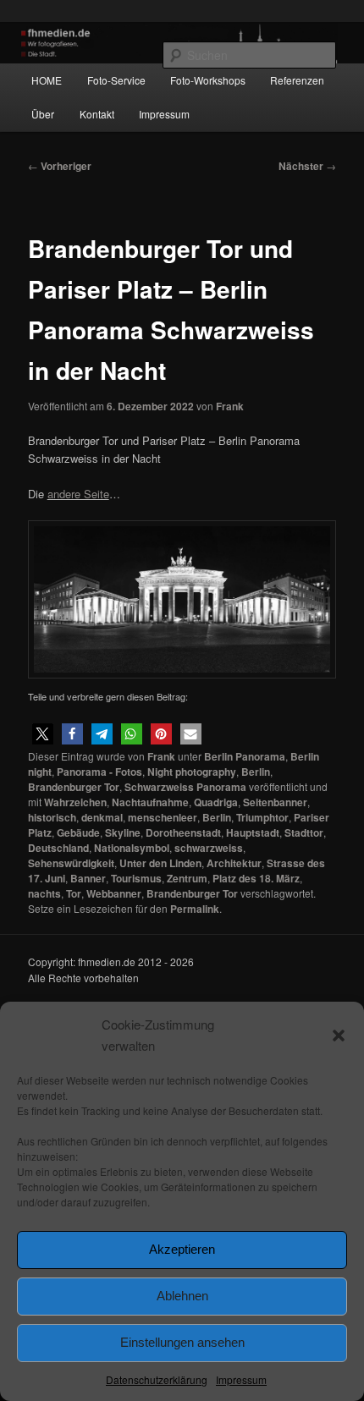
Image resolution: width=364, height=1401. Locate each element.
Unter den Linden (160, 863)
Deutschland (58, 847)
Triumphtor (262, 817)
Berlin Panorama (244, 756)
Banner (88, 878)
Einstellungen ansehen (182, 1342)
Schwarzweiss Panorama (185, 786)
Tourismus (136, 878)
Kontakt (97, 114)
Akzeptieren (182, 1249)
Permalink (194, 908)
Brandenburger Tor (73, 786)
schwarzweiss (208, 847)
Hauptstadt (252, 832)
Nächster (307, 165)
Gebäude (78, 832)
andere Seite (78, 494)
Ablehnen (182, 1295)
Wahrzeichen (75, 802)
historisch (52, 817)
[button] (338, 1035)
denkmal (102, 817)
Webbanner (113, 893)
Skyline (123, 832)
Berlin (255, 771)
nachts (44, 893)
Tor (73, 893)
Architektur (234, 863)
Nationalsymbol (131, 847)
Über (42, 114)
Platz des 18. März (256, 878)
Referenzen (297, 80)
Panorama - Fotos (99, 771)
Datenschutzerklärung (156, 1379)
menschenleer (162, 817)
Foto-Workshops (207, 80)
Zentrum (187, 878)
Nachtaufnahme (150, 802)
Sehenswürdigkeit (71, 863)
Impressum (241, 1379)
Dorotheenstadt (183, 832)
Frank (230, 406)
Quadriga (216, 802)
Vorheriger (59, 165)
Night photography (191, 771)
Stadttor (303, 832)
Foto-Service (116, 80)
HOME (46, 80)
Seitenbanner (275, 802)
